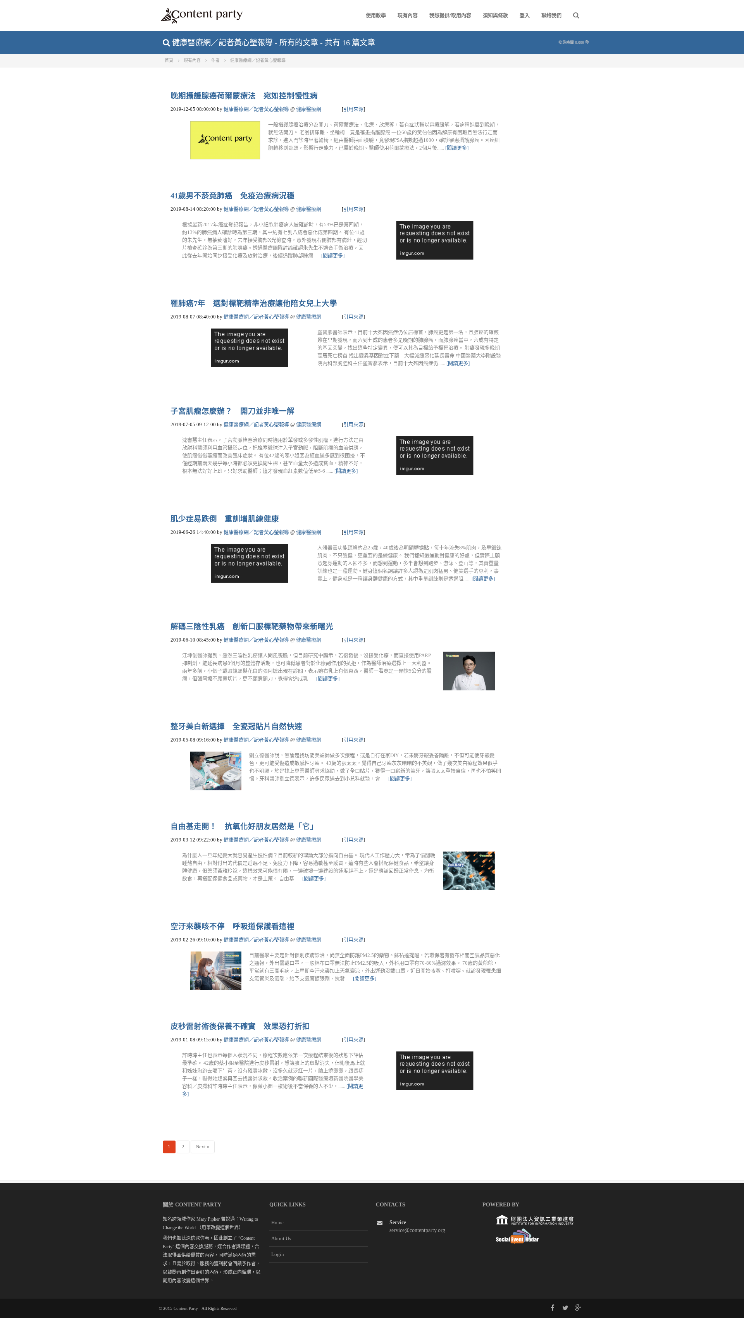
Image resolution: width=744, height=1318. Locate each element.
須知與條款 (495, 15)
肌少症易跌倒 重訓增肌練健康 (224, 519)
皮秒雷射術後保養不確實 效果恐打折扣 (240, 1026)
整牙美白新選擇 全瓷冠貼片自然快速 (236, 727)
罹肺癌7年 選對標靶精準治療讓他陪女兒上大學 (253, 303)
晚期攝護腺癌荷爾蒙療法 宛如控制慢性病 (244, 96)
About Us (281, 1238)
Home (277, 1222)
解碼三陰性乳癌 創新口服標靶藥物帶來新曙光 (251, 627)
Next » (203, 1146)
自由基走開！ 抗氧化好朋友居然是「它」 (244, 826)
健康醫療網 (308, 109)
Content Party (186, 1308)
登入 (525, 15)
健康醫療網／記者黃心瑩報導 (256, 109)
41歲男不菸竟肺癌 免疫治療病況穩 (232, 196)
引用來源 (353, 109)
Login (277, 1254)
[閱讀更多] (456, 148)
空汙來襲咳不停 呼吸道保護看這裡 (232, 926)
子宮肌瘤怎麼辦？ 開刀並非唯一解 (232, 411)
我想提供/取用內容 (450, 15)
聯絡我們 (551, 15)
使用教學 (376, 15)
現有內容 (408, 15)
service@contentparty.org (417, 1230)
